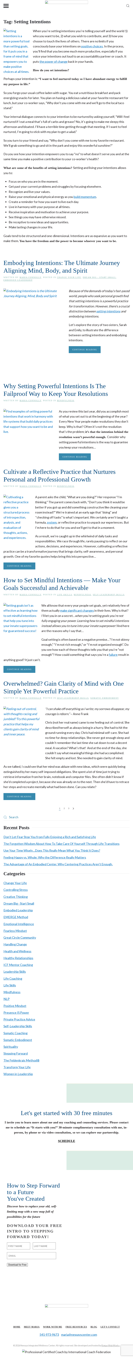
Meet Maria (32, 1327)
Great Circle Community (19, 937)
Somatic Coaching (15, 1033)
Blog (94, 1327)
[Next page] (73, 809)
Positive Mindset (14, 1006)
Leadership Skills (14, 971)
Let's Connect (110, 1327)
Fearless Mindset (15, 931)
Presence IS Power (16, 1012)
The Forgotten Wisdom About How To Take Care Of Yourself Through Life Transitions (61, 844)
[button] (6, 6)
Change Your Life (69, 277)
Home (16, 1327)
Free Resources (76, 1327)
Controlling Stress (15, 890)
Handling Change (15, 944)
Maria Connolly (30, 277)
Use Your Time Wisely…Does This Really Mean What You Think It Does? (51, 850)
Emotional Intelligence (18, 924)
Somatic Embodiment (104, 698)
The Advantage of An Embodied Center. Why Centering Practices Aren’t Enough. (58, 864)
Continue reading (84, 350)
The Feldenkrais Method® (21, 1060)
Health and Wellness (17, 951)
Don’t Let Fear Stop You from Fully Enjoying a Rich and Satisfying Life (49, 837)
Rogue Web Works (110, 1345)
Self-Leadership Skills (109, 595)
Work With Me (52, 1327)
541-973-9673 (49, 1334)
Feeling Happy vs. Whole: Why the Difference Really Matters (44, 857)
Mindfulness (65, 400)
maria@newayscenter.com (79, 1334)
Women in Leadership (18, 1074)
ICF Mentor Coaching (18, 965)
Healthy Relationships (18, 958)
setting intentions (108, 311)
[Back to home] (66, 6)
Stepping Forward (15, 1053)
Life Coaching (12, 978)
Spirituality (10, 1047)
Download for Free (17, 1264)
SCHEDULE (66, 1141)
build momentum (85, 197)
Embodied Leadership (17, 280)
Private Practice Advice (19, 1019)
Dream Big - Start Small (99, 277)
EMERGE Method (15, 917)
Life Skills (64, 595)
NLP (6, 999)
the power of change (53, 61)
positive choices (92, 46)
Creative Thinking (15, 897)
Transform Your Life (17, 1067)
